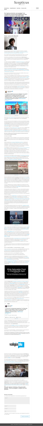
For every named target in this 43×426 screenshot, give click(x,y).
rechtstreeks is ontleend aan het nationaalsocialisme (14, 362)
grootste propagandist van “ (21, 130)
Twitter (17, 318)
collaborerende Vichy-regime (8, 130)
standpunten (7, 127)
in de (16, 325)
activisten (10, 261)
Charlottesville (27, 261)
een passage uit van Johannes (17, 142)
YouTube (17, 279)
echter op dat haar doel (11, 117)
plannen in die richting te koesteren (9, 361)
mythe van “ (7, 236)
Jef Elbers (9, 357)
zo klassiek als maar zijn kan (20, 61)
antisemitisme (15, 197)
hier (20, 334)
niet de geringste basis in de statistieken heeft (20, 238)
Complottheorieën (13, 8)
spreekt (10, 231)
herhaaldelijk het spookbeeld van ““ (20, 281)
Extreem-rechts (23, 8)
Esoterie (5, 9)
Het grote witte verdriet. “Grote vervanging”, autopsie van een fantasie (15, 388)
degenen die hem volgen (16, 127)
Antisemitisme (6, 8)
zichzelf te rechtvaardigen (20, 86)
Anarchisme (18, 8)
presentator (11, 260)
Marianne (28, 76)
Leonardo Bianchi (13, 36)
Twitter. (17, 115)
